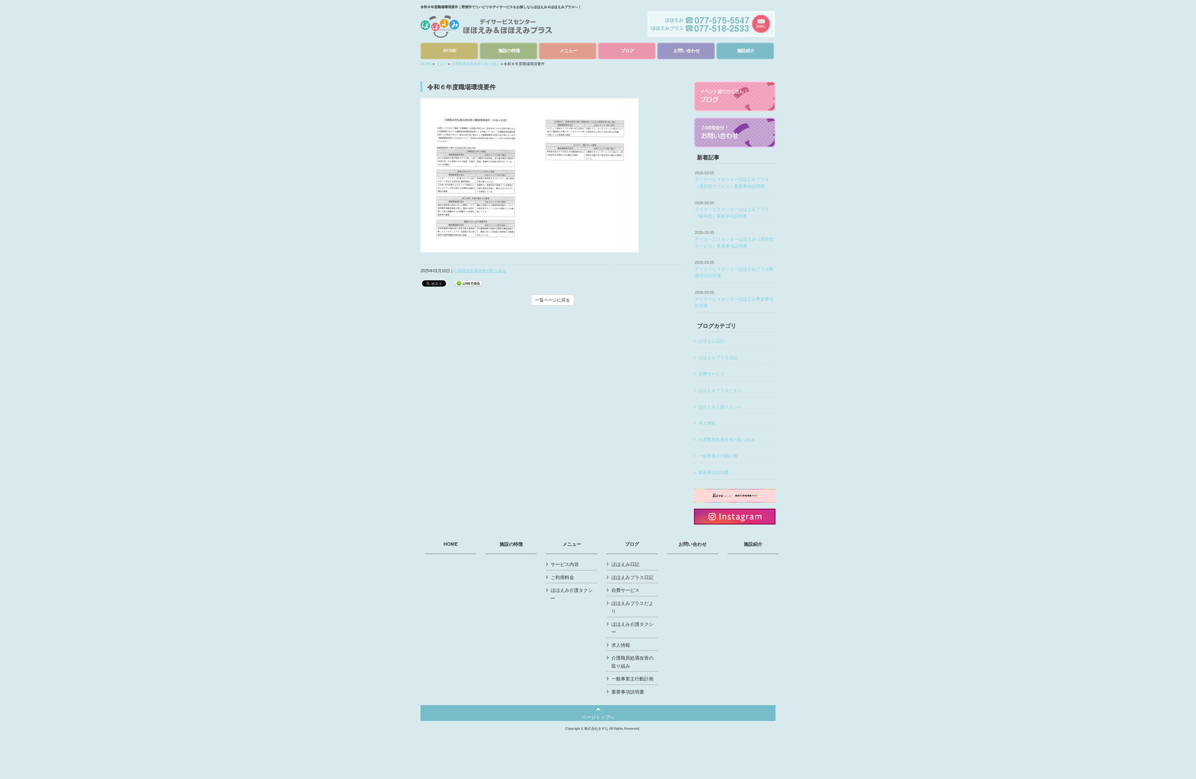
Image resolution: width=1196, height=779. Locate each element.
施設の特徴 (511, 544)
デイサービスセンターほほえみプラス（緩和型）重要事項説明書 (732, 210)
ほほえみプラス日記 (718, 357)
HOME (426, 64)
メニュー (571, 544)
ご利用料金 (562, 577)
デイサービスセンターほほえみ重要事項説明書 (734, 299)
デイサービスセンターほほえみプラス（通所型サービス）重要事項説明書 (732, 180)
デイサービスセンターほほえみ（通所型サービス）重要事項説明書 (734, 239)
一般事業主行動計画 (718, 455)
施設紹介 (753, 544)
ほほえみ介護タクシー (720, 406)
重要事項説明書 (713, 472)
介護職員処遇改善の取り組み (475, 64)
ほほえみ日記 (711, 341)
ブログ (441, 64)
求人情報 (707, 423)
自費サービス (711, 373)
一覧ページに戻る (552, 300)
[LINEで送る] (468, 283)
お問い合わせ (693, 544)
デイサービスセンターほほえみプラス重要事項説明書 (734, 269)
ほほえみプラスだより (720, 390)
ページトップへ (598, 717)
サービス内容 (565, 564)
